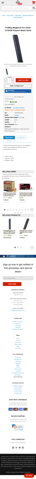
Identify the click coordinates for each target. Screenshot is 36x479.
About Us (18, 323)
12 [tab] (18, 212)
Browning (18, 357)
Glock (18, 367)
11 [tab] (15, 212)
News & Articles (18, 321)
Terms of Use (18, 390)
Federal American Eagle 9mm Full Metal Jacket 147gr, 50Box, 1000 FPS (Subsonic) (25, 195)
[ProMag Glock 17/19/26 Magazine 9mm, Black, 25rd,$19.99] (26, 224)
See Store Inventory (19, 107)
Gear (18, 346)
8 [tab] (25, 209)
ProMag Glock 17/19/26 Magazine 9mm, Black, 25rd (26, 232)
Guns (18, 338)
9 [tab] (28, 209)
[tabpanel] (10, 193)
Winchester (18, 369)
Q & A (9, 141)
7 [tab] (22, 209)
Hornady (18, 361)
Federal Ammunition (18, 373)
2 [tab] (7, 209)
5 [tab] (16, 209)
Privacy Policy (18, 392)
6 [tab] (19, 209)
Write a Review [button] (9, 99)
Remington (18, 375)
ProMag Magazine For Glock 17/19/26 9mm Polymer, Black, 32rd (9, 232)
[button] (18, 427)
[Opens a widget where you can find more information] (29, 475)
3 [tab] (10, 209)
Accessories (18, 344)
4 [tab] (13, 209)
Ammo (18, 340)
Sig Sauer (18, 363)
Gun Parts (18, 342)
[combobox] (16, 8)
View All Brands (18, 377)
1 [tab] (15, 247)
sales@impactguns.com (18, 310)
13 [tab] (21, 212)
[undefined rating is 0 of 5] (9, 97)
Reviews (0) (21, 137)
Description (9, 137)
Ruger (18, 365)
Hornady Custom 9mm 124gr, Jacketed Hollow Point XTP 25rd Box (9, 194)
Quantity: (10, 77)
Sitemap (18, 327)
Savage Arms (18, 359)
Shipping (18, 325)
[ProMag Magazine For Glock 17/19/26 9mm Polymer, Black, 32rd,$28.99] (10, 224)
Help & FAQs (18, 388)
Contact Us (18, 394)
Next (32, 209)
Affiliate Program (18, 329)
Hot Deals (18, 348)
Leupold (18, 371)
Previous (4, 209)
